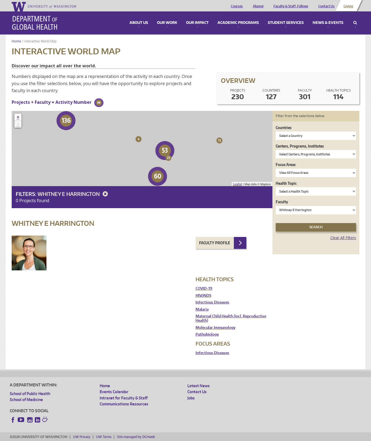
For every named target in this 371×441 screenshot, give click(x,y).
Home (16, 41)
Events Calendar (114, 391)
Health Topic (286, 183)
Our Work (167, 23)
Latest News (198, 385)
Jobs (191, 398)
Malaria (202, 309)
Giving (348, 6)
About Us (139, 23)
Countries (283, 127)
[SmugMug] (45, 420)
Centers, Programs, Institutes (300, 146)
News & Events (328, 23)
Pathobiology (207, 334)
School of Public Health (30, 393)
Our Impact (197, 23)
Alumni (258, 6)
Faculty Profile (214, 242)
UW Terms (103, 437)
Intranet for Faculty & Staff (123, 398)
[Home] (35, 22)
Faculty (282, 201)
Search (355, 23)
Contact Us (326, 6)
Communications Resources (124, 404)
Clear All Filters (343, 237)
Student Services (286, 23)
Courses (237, 6)
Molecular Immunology (215, 328)
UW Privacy (81, 437)
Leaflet (237, 184)
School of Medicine (26, 399)
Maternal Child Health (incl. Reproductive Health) (231, 318)
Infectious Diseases (212, 302)
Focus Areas (285, 164)
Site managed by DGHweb (136, 437)
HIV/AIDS (203, 295)
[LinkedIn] (37, 420)
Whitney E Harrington (69, 194)
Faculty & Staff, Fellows (290, 6)
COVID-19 (204, 288)
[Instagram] (30, 420)
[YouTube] (21, 420)
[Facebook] (13, 420)
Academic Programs (238, 23)
